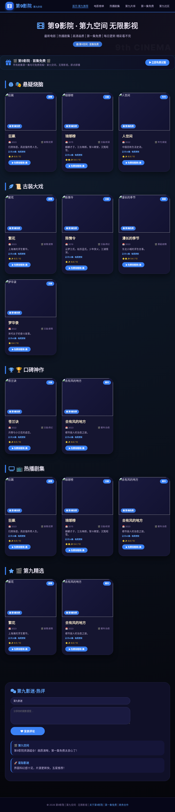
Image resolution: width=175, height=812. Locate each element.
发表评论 (29, 731)
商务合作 (124, 804)
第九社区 (164, 6)
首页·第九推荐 (80, 6)
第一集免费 (147, 6)
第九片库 (130, 6)
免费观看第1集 (21, 163)
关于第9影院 (96, 804)
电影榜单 (99, 6)
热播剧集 (115, 6)
